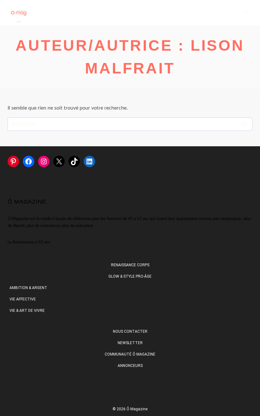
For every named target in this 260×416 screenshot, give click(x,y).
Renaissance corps (130, 265)
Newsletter (130, 343)
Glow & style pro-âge (130, 276)
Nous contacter (130, 331)
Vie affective (23, 299)
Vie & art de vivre (27, 310)
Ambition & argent (28, 288)
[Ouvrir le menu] (246, 12)
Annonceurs (130, 365)
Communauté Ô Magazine (130, 354)
